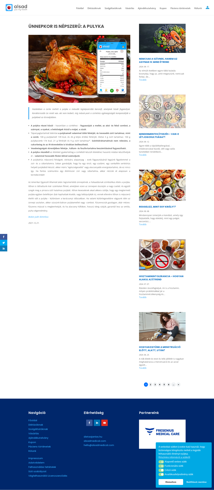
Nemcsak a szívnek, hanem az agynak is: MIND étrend (158, 60)
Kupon (163, 8)
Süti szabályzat (37, 471)
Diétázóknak (94, 8)
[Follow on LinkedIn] (97, 423)
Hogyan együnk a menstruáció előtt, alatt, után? (160, 348)
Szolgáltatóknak (113, 8)
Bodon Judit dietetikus (38, 216)
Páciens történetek (180, 8)
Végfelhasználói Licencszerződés (47, 476)
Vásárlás (129, 8)
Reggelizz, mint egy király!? (157, 206)
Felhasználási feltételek (42, 467)
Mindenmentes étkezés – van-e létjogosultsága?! (159, 135)
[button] (161, 461)
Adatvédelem (36, 463)
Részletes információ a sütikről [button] (174, 457)
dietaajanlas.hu (93, 436)
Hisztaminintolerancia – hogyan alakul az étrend (161, 278)
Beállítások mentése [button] (196, 482)
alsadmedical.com (95, 441)
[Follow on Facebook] (89, 423)
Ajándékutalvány (147, 8)
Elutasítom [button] (171, 482)
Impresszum (35, 458)
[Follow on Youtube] (104, 423)
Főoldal (80, 8)
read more (162, 80)
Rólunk (198, 8)
